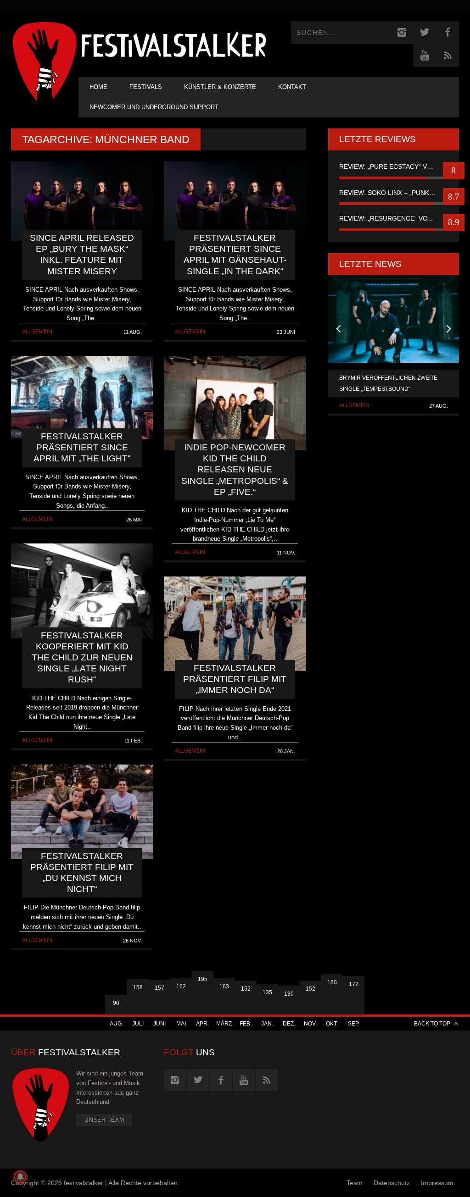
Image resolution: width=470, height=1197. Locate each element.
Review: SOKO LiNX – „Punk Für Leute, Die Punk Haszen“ (393, 192)
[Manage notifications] (20, 1176)
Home (98, 86)
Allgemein (37, 331)
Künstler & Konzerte (220, 86)
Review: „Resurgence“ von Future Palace (393, 218)
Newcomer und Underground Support (154, 107)
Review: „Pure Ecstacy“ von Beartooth (393, 166)
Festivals (145, 86)
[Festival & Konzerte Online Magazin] (173, 44)
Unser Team (104, 1120)
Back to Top (432, 1023)
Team (355, 1182)
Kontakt (292, 86)
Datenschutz (392, 1182)
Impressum (437, 1182)
